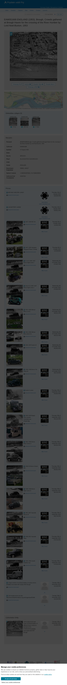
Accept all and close (11, 679)
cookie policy (48, 674)
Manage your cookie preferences (13, 667)
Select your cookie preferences (11, 682)
